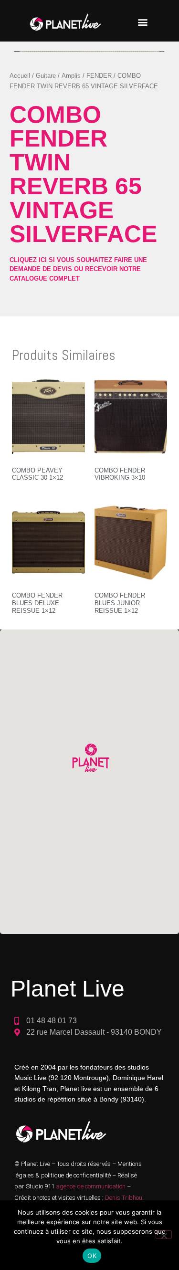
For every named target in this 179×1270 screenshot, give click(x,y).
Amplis (71, 75)
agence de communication (91, 1186)
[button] (142, 22)
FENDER (99, 75)
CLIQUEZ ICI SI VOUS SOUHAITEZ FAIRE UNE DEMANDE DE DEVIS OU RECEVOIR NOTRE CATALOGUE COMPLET (78, 269)
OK (91, 1256)
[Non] (164, 1234)
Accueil (20, 75)
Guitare (46, 75)
